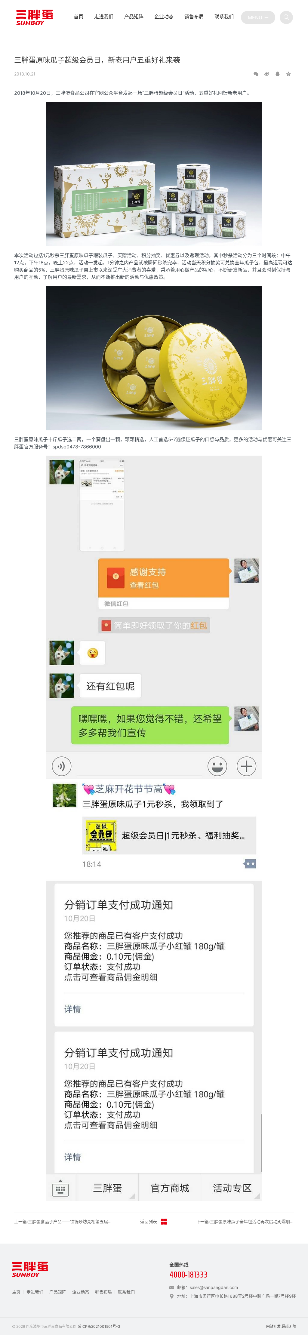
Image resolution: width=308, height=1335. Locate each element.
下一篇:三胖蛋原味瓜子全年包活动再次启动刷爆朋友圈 (245, 1221)
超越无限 (289, 1326)
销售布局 (103, 1291)
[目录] (258, 17)
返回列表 (148, 1221)
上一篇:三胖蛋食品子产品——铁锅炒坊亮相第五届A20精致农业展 (63, 1221)
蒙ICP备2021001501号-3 (99, 1326)
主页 (16, 1291)
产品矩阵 (57, 1291)
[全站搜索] (286, 17)
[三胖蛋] (34, 17)
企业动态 (80, 1291)
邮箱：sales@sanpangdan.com (207, 1287)
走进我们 (34, 1291)
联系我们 (126, 1291)
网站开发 (273, 1326)
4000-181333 (188, 1274)
